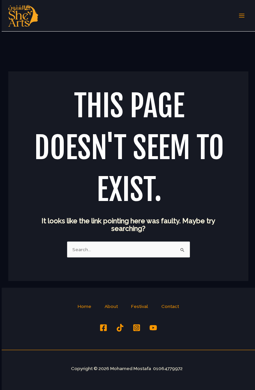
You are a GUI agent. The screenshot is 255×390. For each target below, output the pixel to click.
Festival (139, 306)
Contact (170, 306)
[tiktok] (120, 328)
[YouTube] (153, 328)
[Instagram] (136, 328)
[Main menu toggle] (242, 16)
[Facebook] (103, 328)
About (111, 306)
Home (84, 306)
